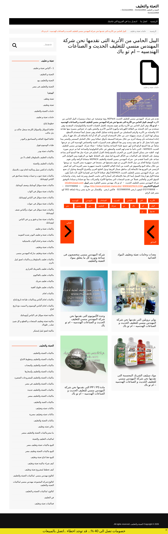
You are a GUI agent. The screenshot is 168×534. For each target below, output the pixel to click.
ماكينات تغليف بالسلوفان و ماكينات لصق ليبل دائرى (34, 261)
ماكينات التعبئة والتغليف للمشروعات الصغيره (34, 378)
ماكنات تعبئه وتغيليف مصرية (41, 414)
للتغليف (101, 206)
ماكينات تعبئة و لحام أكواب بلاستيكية (38, 241)
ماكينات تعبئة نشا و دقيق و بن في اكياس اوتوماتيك (36, 221)
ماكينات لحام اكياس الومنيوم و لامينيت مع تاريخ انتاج (33, 307)
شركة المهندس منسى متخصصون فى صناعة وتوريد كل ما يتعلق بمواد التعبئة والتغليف (84, 257)
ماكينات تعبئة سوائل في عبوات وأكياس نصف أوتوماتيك (34, 211)
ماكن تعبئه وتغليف (46, 426)
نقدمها (152, 211)
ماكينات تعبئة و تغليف (44, 229)
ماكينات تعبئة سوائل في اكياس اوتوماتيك (36, 197)
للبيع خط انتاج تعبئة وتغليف (42, 457)
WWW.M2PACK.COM (132, 186)
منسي (78, 206)
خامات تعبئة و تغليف (151, 87)
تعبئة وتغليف (48, 105)
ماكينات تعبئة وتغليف (45, 247)
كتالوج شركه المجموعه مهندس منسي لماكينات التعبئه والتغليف (33, 483)
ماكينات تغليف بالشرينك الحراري (40, 269)
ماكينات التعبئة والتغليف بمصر (41, 396)
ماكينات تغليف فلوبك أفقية (42, 287)
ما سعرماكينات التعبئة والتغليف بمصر (38, 433)
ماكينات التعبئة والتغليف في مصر (39, 384)
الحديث (116, 200)
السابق (153, 242)
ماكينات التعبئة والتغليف (43, 353)
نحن (67, 206)
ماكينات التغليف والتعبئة (43, 163)
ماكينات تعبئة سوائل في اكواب (41, 191)
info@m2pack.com (74, 182)
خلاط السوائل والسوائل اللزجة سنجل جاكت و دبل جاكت (34, 131)
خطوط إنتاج (49, 123)
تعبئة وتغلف (49, 99)
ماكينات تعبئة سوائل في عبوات (40, 204)
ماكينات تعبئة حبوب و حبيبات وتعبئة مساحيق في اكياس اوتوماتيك (33, 177)
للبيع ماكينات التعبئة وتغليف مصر (39, 451)
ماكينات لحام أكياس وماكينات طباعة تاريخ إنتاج (33, 299)
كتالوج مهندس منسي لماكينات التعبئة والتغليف (33, 476)
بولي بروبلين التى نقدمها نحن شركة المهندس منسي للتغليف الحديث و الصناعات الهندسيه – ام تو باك (136, 322)
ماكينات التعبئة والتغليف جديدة (41, 390)
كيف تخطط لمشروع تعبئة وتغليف (39, 469)
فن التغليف (49, 497)
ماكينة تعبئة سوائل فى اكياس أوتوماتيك (37, 315)
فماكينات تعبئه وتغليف (44, 503)
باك (133, 206)
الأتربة (152, 200)
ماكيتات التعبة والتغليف (44, 402)
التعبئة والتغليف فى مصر (43, 86)
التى (141, 200)
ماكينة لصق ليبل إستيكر (43, 331)
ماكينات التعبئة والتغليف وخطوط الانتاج (37, 359)
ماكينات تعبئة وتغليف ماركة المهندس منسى (35, 253)
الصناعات (103, 200)
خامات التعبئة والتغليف (44, 111)
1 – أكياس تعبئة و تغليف (43, 68)
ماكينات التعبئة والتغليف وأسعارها (39, 371)
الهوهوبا (50, 93)
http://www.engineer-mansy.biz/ (106, 186)
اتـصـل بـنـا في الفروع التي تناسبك (122, 21)
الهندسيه (75, 200)
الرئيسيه (154, 21)
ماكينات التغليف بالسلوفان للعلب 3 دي (37, 157)
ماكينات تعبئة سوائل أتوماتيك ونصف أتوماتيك (35, 185)
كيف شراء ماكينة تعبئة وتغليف (41, 463)
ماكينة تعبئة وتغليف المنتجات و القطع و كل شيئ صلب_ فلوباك (33, 323)
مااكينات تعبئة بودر (46, 151)
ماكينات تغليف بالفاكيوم (43, 275)
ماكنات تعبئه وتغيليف (45, 408)
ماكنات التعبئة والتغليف (44, 420)
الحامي (129, 200)
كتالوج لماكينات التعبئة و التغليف (39, 491)
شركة (113, 206)
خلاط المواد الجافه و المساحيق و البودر (37, 139)
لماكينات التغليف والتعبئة (43, 439)
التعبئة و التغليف (47, 74)
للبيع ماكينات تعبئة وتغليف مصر (40, 445)
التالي (69, 223)
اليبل (153, 206)
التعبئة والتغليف (147, 6)
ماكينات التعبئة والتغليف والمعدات (39, 365)
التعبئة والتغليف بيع (46, 80)
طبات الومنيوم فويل (45, 145)
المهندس (89, 200)
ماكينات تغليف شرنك (45, 281)
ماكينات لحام (48, 293)
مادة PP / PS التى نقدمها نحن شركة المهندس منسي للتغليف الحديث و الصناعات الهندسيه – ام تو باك (85, 390)
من (89, 206)
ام (143, 206)
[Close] (166, 530)
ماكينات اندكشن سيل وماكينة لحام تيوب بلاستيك (33, 169)
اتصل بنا (143, 21)
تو (124, 206)
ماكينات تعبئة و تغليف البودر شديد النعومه (36, 235)
